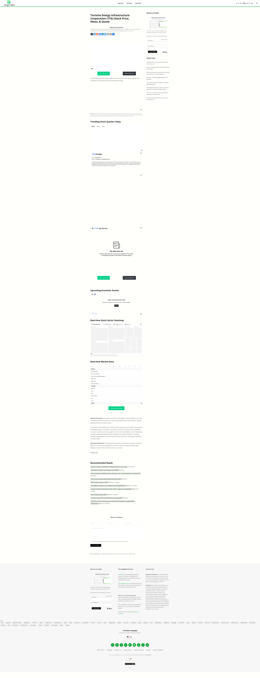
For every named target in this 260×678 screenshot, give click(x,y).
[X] (91, 34)
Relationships (244, 622)
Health (119, 622)
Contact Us (118, 650)
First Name (150, 40)
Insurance (126, 622)
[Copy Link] (110, 34)
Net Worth (181, 622)
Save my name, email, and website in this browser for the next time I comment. (110, 541)
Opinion (194, 622)
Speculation (33, 625)
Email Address (151, 46)
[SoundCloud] (147, 645)
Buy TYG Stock (103, 73)
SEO (9, 625)
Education (77, 622)
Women (67, 625)
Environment (85, 622)
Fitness (99, 622)
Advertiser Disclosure (116, 27)
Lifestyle (145, 622)
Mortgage (174, 622)
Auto (2, 622)
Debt (71, 622)
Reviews (3, 625)
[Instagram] (121, 645)
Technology (54, 625)
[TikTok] (143, 645)
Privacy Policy (128, 650)
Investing (133, 622)
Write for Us (94, 452)
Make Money (158, 622)
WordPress (148, 655)
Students (47, 625)
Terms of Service (139, 650)
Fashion (93, 622)
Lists (151, 622)
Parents (200, 622)
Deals (65, 622)
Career (41, 622)
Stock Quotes (97, 554)
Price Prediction (129, 73)
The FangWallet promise (124, 583)
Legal (139, 622)
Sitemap (148, 650)
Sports (40, 625)
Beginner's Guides (17, 622)
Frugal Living (112, 622)
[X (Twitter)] (117, 645)
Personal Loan (215, 622)
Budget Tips (27, 622)
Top (130, 667)
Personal (207, 622)
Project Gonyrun (158, 650)
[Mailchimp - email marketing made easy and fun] (165, 53)
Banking (8, 622)
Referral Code (235, 622)
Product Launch (225, 622)
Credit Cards (48, 622)
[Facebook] (100, 34)
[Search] (256, 3)
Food (105, 622)
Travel (61, 625)
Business (35, 622)
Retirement (252, 622)
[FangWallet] (9, 3)
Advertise (109, 650)
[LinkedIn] (138, 645)
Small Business (24, 625)
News (188, 622)
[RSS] (130, 645)
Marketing (166, 622)
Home (91, 554)
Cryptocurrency (57, 622)
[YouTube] (134, 645)
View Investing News (116, 408)
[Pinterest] (125, 645)
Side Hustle (15, 625)
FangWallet (121, 574)
